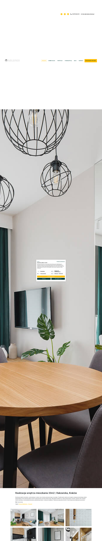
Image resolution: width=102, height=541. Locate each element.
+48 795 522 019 (75, 14)
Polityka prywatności (61, 261)
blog (75, 60)
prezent (44, 60)
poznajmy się (68, 60)
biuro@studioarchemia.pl (88, 14)
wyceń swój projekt (90, 60)
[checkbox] (38, 271)
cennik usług (51, 60)
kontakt (81, 60)
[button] (38, 261)
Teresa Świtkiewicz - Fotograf (25, 504)
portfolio (60, 60)
